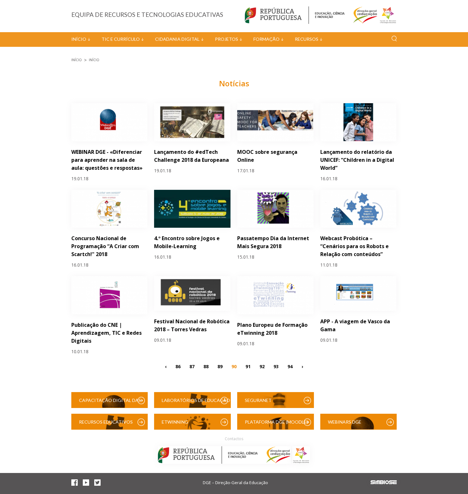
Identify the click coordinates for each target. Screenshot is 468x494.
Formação (266, 39)
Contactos (234, 438)
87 (192, 366)
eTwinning (175, 422)
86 (178, 366)
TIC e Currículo (121, 39)
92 (262, 366)
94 (290, 366)
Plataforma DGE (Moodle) (276, 422)
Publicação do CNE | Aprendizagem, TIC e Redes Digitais (106, 332)
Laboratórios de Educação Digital (196, 402)
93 (276, 366)
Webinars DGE (344, 422)
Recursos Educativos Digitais (106, 424)
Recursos (306, 39)
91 (248, 366)
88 (206, 366)
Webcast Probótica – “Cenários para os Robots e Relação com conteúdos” (354, 246)
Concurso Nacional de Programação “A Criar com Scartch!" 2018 (105, 246)
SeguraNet (258, 400)
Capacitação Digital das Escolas (110, 402)
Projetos (226, 39)
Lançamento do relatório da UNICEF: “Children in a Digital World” (357, 159)
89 (220, 366)
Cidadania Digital (177, 39)
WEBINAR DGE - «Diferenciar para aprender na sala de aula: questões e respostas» (107, 159)
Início (78, 39)
